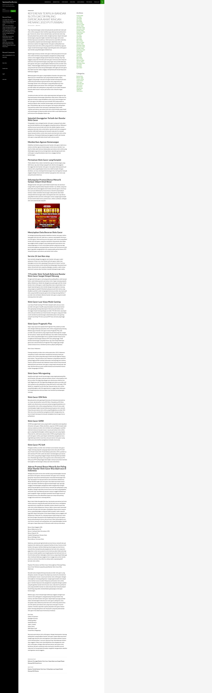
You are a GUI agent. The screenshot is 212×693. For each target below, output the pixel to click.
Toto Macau (89, 1)
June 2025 (79, 36)
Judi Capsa (72, 1)
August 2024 (80, 51)
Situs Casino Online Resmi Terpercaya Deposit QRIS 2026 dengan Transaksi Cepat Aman (9, 27)
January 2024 (80, 61)
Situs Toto (4, 63)
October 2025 (80, 30)
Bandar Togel (56, 1)
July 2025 (79, 35)
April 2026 (79, 21)
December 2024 (81, 45)
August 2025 (80, 33)
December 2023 (81, 63)
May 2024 (79, 55)
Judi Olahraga (80, 1)
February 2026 (80, 24)
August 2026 (80, 15)
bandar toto (5, 68)
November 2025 (81, 29)
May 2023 (79, 66)
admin (38, 25)
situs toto (4, 79)
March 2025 (80, 41)
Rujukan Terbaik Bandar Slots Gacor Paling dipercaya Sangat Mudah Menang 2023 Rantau (45, 669)
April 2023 (79, 67)
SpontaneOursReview (9, 2)
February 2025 (80, 42)
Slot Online (79, 86)
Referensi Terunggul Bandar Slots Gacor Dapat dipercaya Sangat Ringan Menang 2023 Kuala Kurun (46, 661)
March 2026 (80, 23)
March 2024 (80, 58)
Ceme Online (65, 1)
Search (3, 9)
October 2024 (80, 48)
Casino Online (80, 79)
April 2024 (79, 57)
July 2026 (79, 17)
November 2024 (81, 47)
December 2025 (81, 27)
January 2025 (80, 44)
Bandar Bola (48, 1)
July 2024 (79, 53)
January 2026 (80, 26)
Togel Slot (96, 1)
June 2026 (79, 18)
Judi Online (79, 85)
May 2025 (79, 38)
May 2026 (79, 20)
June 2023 (79, 64)
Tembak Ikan (80, 88)
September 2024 (81, 50)
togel (3, 74)
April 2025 (79, 39)
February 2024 (80, 60)
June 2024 (79, 54)
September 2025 (81, 32)
